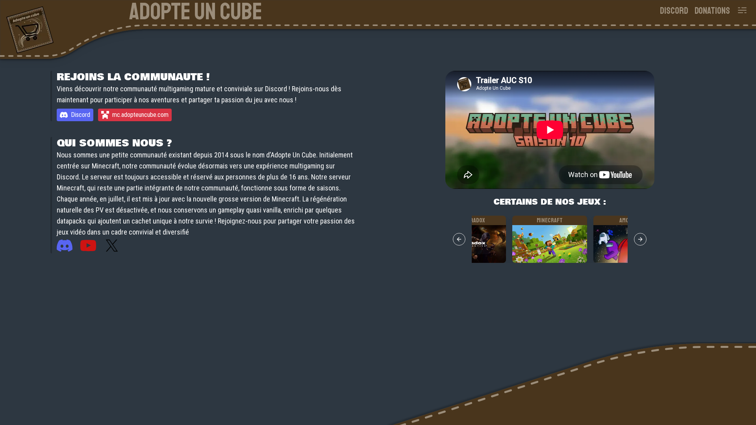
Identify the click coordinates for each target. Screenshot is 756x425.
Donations (712, 11)
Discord (674, 11)
